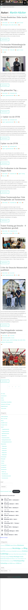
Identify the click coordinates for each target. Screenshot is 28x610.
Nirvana (14, 569)
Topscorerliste (3, 401)
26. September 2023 (13, 226)
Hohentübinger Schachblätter (6, 394)
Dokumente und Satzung (5, 396)
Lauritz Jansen (11, 546)
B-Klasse (15, 538)
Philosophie (3, 451)
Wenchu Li (16, 24)
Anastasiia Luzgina (5, 333)
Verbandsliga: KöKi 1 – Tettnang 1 (11, 515)
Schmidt (21, 549)
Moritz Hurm (24, 546)
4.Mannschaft (4, 445)
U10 (25, 551)
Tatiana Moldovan (21, 551)
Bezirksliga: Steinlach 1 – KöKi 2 (11, 496)
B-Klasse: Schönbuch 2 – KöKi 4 (11, 508)
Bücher (2, 413)
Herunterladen (16, 484)
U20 (10, 553)
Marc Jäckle (11, 24)
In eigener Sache (5, 228)
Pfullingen (11, 549)
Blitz (22, 541)
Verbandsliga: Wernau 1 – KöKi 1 (11, 504)
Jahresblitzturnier (5, 466)
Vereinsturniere (4, 388)
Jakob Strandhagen (13, 333)
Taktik (17, 551)
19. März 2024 (12, 22)
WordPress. (19, 569)
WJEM (17, 556)
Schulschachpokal (9, 335)
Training (23, 170)
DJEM (1, 543)
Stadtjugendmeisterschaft (6, 432)
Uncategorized (3, 457)
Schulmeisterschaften (6, 331)
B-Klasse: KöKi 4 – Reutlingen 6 (11, 519)
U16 (5, 553)
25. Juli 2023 (12, 329)
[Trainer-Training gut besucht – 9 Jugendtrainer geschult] (14, 238)
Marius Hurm (16, 546)
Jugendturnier (4, 428)
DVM (3, 543)
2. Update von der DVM (10, 115)
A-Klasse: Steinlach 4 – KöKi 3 (11, 527)
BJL (21, 541)
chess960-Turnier (4, 415)
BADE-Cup (4, 464)
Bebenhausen (20, 538)
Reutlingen (17, 549)
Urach (12, 553)
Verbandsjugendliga (18, 553)
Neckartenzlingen (3, 549)
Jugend (17, 22)
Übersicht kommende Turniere (6, 484)
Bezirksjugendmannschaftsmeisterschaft (6, 541)
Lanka (5, 172)
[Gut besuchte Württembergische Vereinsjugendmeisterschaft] (14, 62)
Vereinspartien (3, 460)
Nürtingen (7, 549)
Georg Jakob (14, 543)
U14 (3, 553)
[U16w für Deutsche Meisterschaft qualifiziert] (14, 288)
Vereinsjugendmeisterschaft (7, 434)
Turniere (21, 22)
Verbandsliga (3, 556)
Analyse (11, 538)
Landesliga (4, 546)
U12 (1, 553)
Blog (3, 51)
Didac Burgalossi (5, 24)
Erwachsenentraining (8, 543)
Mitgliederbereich (4, 399)
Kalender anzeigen (4, 530)
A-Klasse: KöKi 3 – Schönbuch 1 (11, 500)
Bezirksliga (16, 541)
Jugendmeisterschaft (10, 93)
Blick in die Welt (4, 411)
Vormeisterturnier (5, 470)
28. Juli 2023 (12, 267)
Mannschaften (3, 436)
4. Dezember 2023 (13, 170)
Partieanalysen (3, 449)
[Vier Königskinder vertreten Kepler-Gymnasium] (14, 350)
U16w (17, 93)
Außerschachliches (4, 409)
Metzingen (20, 546)
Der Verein (3, 386)
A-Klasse (7, 538)
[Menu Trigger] (25, 3)
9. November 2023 (13, 198)
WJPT (21, 556)
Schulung (16, 228)
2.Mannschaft (4, 441)
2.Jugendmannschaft (5, 424)
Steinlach (8, 551)
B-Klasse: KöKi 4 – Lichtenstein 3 (11, 492)
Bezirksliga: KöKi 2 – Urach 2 (10, 512)
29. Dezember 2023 (13, 91)
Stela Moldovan (12, 551)
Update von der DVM (9, 141)
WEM (11, 556)
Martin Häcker (18, 12)
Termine (2, 392)
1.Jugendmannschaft (5, 422)
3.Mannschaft (4, 443)
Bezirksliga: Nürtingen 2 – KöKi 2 (11, 523)
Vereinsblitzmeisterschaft (6, 468)
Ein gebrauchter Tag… (9, 89)
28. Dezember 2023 (13, 117)
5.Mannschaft (4, 447)
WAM (8, 556)
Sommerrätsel (3, 551)
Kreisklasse (25, 543)
